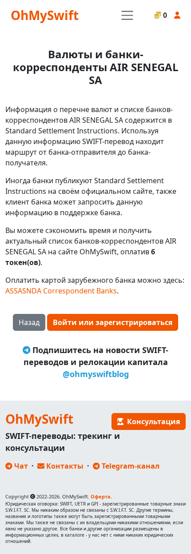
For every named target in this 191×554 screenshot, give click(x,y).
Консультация (151, 421)
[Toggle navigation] (127, 15)
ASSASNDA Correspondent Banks (61, 291)
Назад (29, 322)
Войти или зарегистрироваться (112, 322)
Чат (20, 466)
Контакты (64, 466)
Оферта (101, 496)
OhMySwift (45, 15)
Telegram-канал (129, 466)
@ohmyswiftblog (96, 374)
